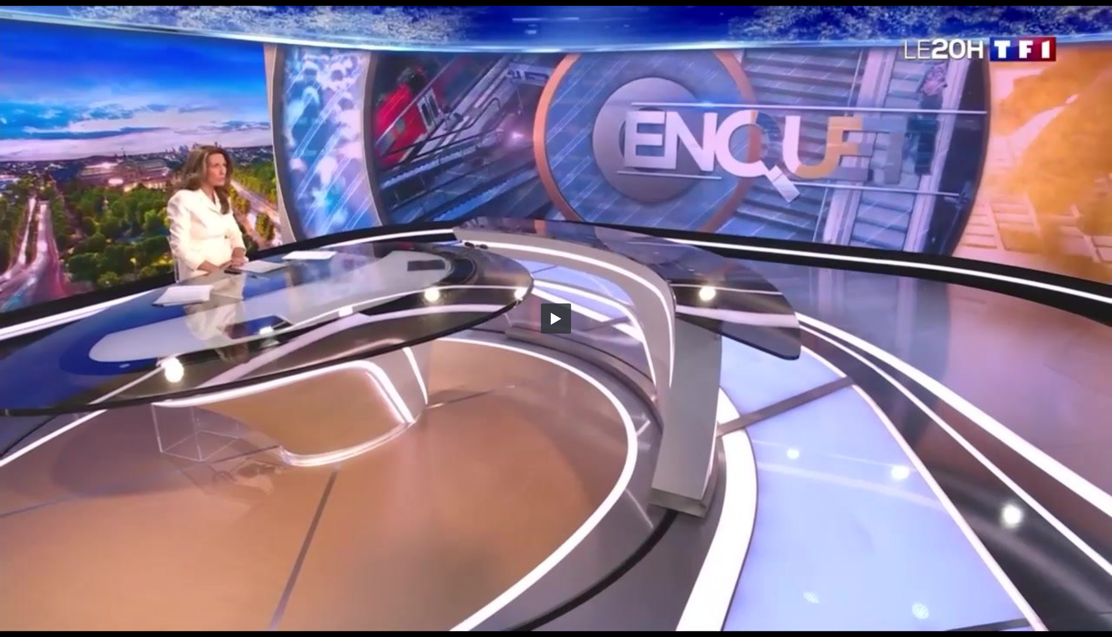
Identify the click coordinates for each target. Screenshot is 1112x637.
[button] (556, 318)
